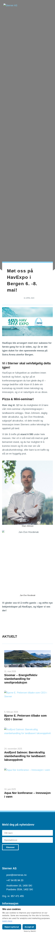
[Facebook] (17, 857)
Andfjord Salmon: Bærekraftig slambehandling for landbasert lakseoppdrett (24, 756)
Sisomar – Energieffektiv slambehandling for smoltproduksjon (20, 679)
